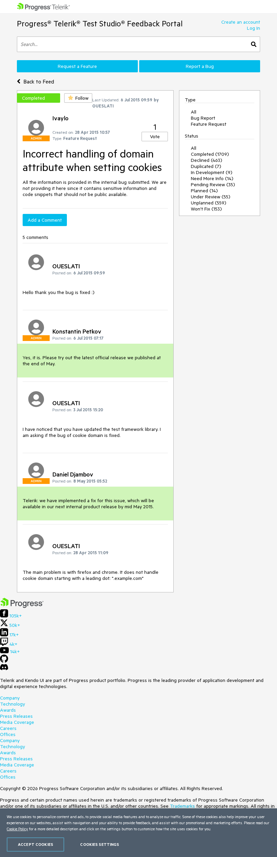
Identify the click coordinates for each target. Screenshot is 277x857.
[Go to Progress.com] (22, 606)
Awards (8, 710)
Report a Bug (200, 66)
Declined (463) (206, 160)
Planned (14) (204, 191)
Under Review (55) (210, 197)
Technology (12, 704)
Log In (253, 28)
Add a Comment (45, 220)
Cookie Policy (17, 828)
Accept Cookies (35, 844)
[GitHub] (4, 661)
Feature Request (208, 124)
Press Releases (16, 716)
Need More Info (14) (212, 178)
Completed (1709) (210, 154)
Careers (8, 728)
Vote (155, 136)
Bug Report (203, 118)
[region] (138, 832)
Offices (8, 734)
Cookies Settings (99, 844)
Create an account (240, 22)
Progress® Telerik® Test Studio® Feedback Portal (100, 23)
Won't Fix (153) (206, 209)
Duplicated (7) (206, 166)
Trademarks (182, 806)
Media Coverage (17, 722)
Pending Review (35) (213, 184)
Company (10, 698)
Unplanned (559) (208, 203)
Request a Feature (77, 66)
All (193, 112)
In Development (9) (211, 172)
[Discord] (4, 669)
